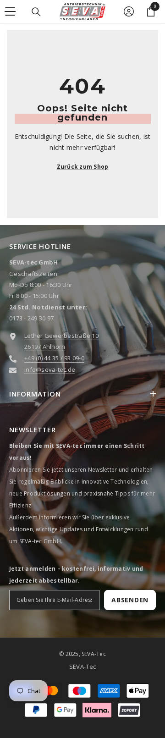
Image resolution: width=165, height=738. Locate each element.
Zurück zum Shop (83, 167)
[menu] (10, 11)
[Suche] (36, 11)
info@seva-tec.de (49, 369)
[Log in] (129, 11)
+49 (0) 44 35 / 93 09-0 (54, 358)
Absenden (129, 599)
